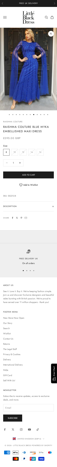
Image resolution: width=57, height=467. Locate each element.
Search (6, 328)
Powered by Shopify (42, 445)
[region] (28, 257)
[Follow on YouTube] (29, 429)
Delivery (7, 359)
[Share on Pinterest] (21, 218)
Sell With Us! (9, 380)
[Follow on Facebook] (4, 429)
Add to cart (28, 174)
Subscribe (13, 418)
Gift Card (7, 375)
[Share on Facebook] (12, 218)
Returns (6, 343)
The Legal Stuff (10, 349)
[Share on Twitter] (17, 218)
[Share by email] (26, 218)
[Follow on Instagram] (21, 429)
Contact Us (8, 338)
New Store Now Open (13, 317)
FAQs (5, 370)
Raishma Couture (13, 121)
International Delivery (13, 364)
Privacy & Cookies (11, 354)
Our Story (7, 323)
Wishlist (7, 333)
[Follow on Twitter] (13, 429)
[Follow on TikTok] (37, 429)
